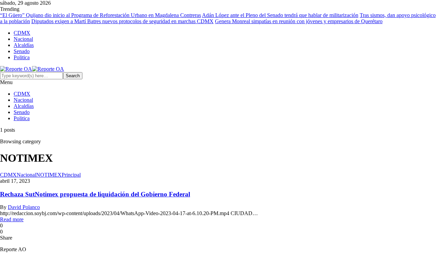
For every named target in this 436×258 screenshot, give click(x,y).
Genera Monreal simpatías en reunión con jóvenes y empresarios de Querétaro (299, 21)
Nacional (23, 39)
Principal (71, 175)
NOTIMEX (49, 175)
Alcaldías (24, 45)
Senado (22, 51)
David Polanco (24, 207)
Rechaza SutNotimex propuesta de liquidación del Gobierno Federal (95, 194)
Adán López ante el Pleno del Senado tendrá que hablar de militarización (280, 15)
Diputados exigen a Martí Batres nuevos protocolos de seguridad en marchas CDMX (122, 21)
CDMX (22, 33)
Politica (22, 57)
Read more (12, 219)
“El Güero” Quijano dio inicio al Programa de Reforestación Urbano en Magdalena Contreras (100, 15)
